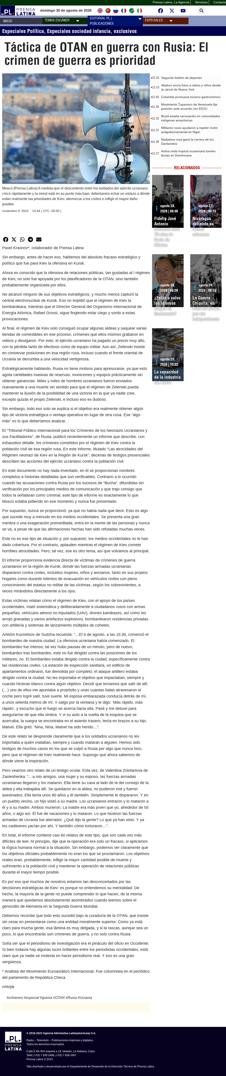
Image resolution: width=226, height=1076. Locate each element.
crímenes (16, 998)
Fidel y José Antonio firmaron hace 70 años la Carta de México (167, 232)
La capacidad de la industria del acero (167, 377)
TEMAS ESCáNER (57, 20)
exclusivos (125, 31)
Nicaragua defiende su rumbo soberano (203, 226)
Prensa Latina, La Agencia (171, 2)
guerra (47, 998)
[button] (201, 10)
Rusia (72, 998)
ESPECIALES (154, 20)
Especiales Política (23, 31)
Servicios (201, 2)
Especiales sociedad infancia (79, 31)
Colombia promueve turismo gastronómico (190, 97)
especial (32, 998)
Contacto (219, 2)
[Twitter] (172, 11)
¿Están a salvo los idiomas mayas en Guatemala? (167, 305)
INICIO (7, 21)
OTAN (60, 998)
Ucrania (86, 998)
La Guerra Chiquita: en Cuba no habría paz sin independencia (206, 308)
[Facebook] (160, 11)
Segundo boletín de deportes (181, 78)
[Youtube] (183, 11)
